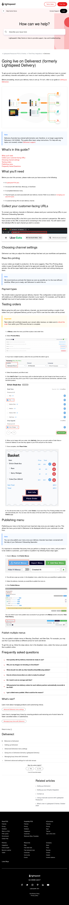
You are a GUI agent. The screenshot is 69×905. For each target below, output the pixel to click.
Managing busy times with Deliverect (14, 721)
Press (47, 847)
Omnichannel (5, 836)
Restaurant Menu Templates (31, 836)
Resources (27, 843)
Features (4, 824)
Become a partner (6, 850)
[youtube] (48, 884)
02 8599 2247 (35, 880)
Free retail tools (28, 847)
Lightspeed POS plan (13, 182)
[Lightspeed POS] (34, 876)
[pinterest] (37, 884)
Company (49, 843)
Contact (48, 852)
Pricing (3, 826)
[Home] (11, 4)
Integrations (27, 831)
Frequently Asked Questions (11, 166)
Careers (48, 855)
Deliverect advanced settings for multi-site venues (20, 760)
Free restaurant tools (29, 850)
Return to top (6, 729)
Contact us (40, 794)
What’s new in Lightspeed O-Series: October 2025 (50, 805)
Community (27, 855)
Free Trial (62, 4)
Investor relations (50, 857)
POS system (5, 833)
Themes (48, 831)
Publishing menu (7, 164)
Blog (25, 845)
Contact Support (54, 11)
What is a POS (6, 831)
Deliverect (47, 53)
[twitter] (27, 884)
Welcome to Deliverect (11, 741)
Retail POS (5, 821)
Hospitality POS (28, 821)
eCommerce (49, 821)
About (47, 845)
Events (26, 857)
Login (63, 11)
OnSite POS (5, 838)
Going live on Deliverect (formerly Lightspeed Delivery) (22, 753)
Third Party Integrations (35, 53)
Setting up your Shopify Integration (48, 790)
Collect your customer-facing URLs (13, 157)
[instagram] (32, 884)
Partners (4, 843)
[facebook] (22, 884)
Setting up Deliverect (11, 745)
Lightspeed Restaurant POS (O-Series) (14, 53)
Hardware (4, 829)
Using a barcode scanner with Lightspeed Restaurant (49, 799)
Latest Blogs (5, 861)
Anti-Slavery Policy (35, 893)
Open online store (50, 833)
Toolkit (3, 852)
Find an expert (5, 847)
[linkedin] (42, 884)
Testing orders (7, 162)
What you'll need (7, 155)
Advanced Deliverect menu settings (14, 709)
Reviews (48, 850)
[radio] (30, 768)
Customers (27, 833)
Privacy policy (34, 895)
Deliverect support (29, 142)
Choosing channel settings (10, 160)
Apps (47, 829)
